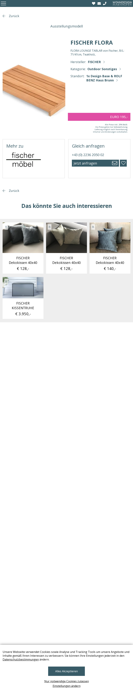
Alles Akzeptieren (66, 671)
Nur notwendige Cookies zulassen (66, 681)
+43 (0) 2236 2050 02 (88, 154)
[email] (99, 3)
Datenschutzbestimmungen (21, 659)
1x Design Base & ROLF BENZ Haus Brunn (104, 78)
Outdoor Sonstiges (102, 69)
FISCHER (94, 62)
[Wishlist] (94, 3)
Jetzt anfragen (85, 163)
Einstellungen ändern (67, 686)
